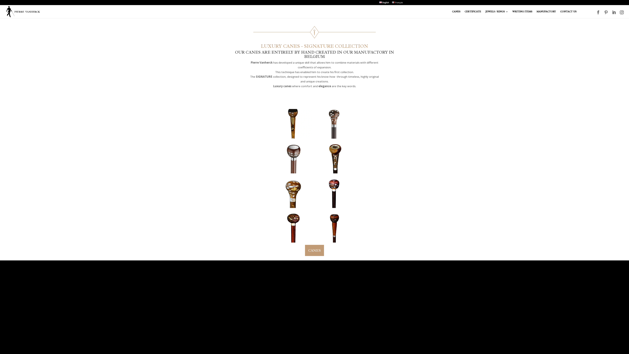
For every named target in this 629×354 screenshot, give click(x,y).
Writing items (522, 11)
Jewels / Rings (495, 11)
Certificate (473, 11)
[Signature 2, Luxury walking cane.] (335, 193)
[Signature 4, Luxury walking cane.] (335, 158)
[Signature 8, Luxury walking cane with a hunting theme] (294, 124)
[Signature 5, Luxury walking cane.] (294, 158)
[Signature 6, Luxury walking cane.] (335, 124)
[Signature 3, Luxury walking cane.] (294, 193)
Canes (456, 11)
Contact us (568, 11)
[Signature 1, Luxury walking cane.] (294, 228)
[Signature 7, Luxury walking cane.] (335, 228)
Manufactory (546, 11)
